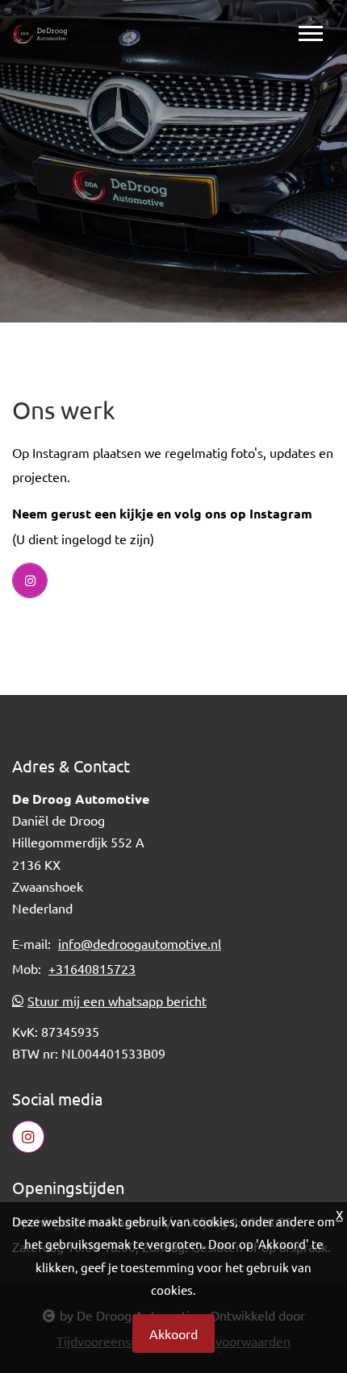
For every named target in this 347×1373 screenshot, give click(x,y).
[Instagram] (30, 580)
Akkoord (173, 1333)
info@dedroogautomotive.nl (139, 943)
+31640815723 (92, 968)
